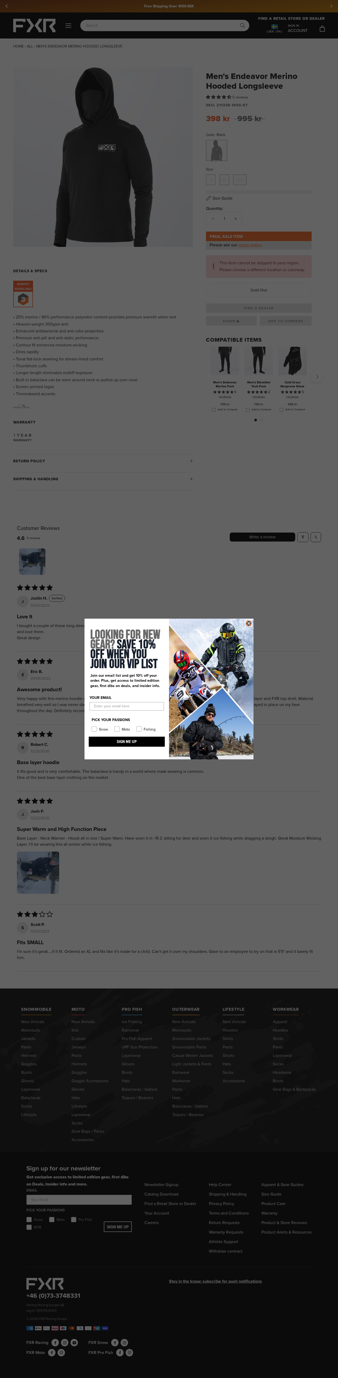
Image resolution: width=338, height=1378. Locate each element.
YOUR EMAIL (100, 697)
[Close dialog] (248, 623)
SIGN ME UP (127, 742)
